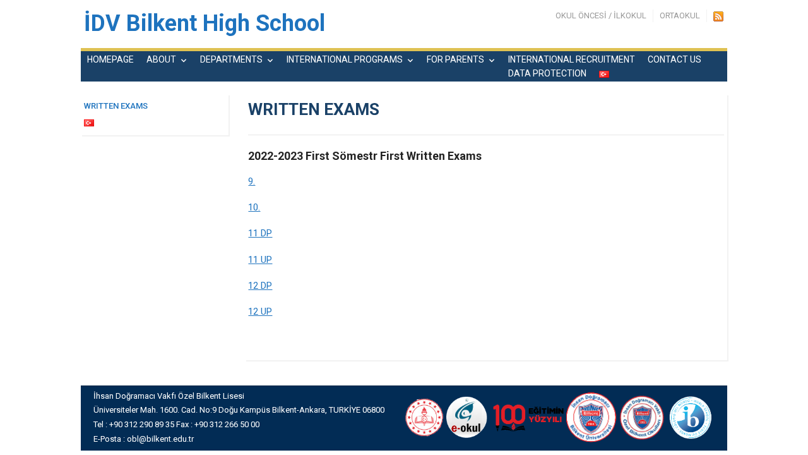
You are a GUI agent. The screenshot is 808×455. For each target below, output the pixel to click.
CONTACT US (674, 59)
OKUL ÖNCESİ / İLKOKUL (601, 15)
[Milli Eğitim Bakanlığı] (422, 417)
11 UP (260, 259)
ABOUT (161, 59)
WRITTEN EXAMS (116, 106)
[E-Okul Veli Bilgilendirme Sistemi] (466, 417)
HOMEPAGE (110, 59)
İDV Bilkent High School (204, 23)
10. (254, 207)
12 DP (260, 285)
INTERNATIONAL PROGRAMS (345, 59)
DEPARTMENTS (231, 59)
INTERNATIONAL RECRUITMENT (571, 59)
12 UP (260, 311)
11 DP (260, 233)
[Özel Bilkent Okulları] (642, 417)
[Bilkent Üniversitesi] (591, 417)
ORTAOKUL (680, 15)
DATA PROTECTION (547, 73)
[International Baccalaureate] (691, 417)
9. (251, 181)
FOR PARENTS (455, 59)
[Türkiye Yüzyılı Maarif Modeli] (526, 417)
